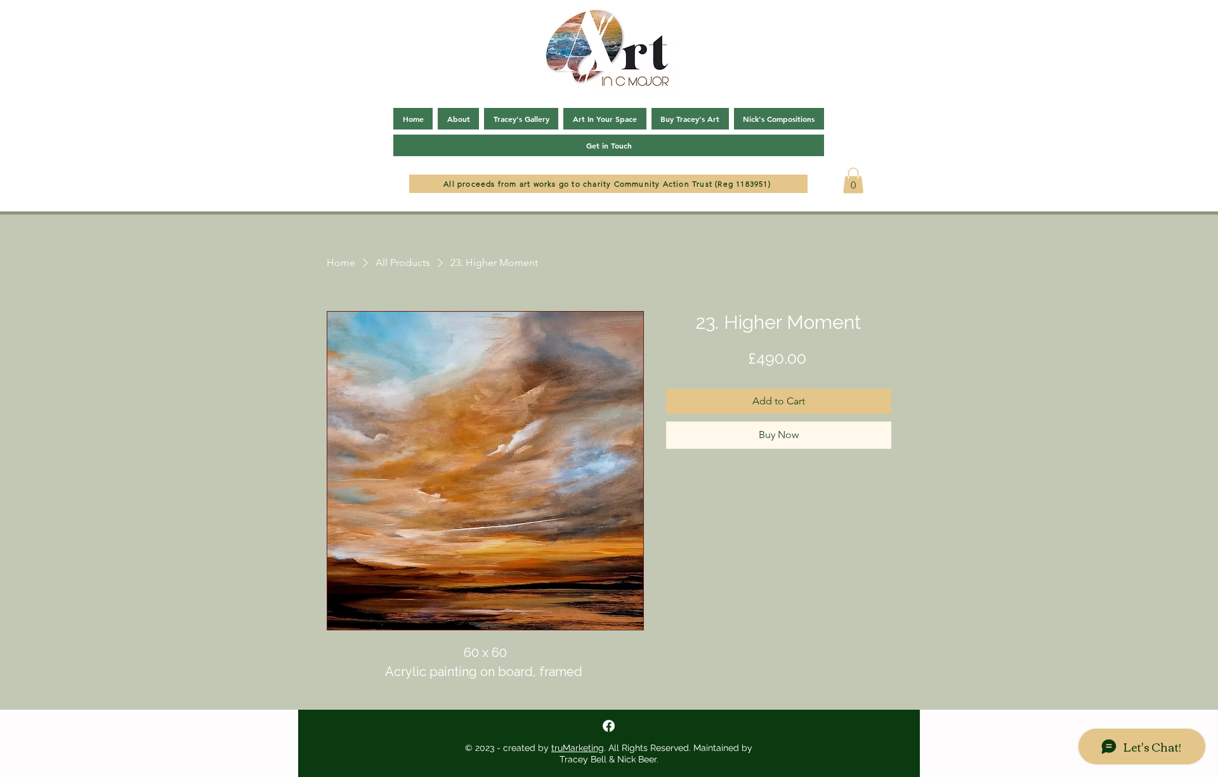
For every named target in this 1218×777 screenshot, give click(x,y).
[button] (853, 181)
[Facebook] (609, 726)
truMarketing (577, 748)
